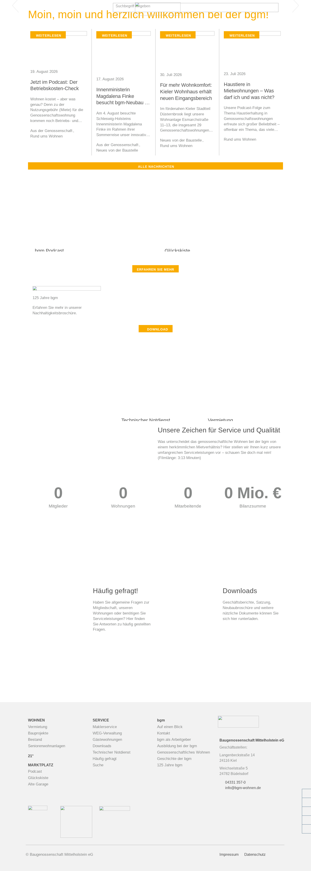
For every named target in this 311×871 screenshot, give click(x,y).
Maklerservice (105, 727)
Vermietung (220, 420)
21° (30, 756)
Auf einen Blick (170, 727)
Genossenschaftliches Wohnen (183, 752)
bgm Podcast (49, 251)
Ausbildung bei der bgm (177, 746)
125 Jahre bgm (169, 765)
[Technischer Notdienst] (306, 811)
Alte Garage (38, 784)
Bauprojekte (38, 733)
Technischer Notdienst (145, 420)
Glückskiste (177, 251)
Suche (98, 765)
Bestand (35, 739)
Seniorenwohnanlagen (46, 746)
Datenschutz (255, 854)
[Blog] (306, 820)
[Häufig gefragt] (306, 828)
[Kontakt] (306, 802)
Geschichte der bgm (174, 759)
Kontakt (163, 733)
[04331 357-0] (306, 793)
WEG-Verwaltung (107, 733)
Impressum (229, 854)
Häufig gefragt (105, 759)
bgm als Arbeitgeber (174, 739)
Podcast (35, 771)
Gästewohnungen (107, 739)
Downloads (102, 746)
